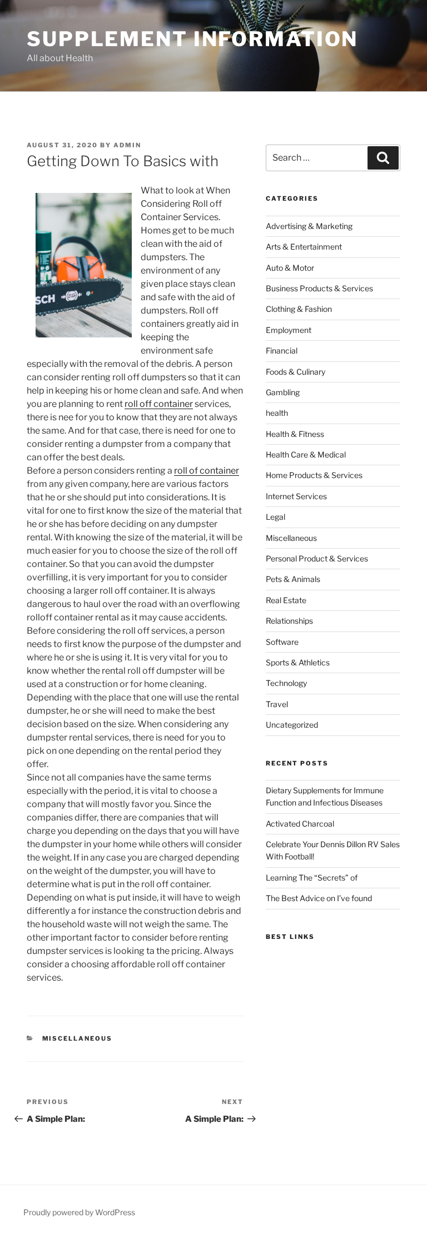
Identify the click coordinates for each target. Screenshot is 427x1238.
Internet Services (296, 496)
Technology (286, 683)
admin (127, 145)
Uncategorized (292, 724)
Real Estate (286, 600)
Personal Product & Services (317, 558)
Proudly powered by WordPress (79, 1212)
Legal (275, 516)
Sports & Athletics (298, 662)
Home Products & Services (314, 475)
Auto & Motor (290, 267)
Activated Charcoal (300, 823)
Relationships (289, 620)
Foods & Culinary (295, 371)
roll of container (206, 470)
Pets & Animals (293, 579)
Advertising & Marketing (309, 226)
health (277, 412)
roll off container (159, 404)
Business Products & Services (319, 288)
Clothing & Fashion (299, 309)
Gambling (283, 392)
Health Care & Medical (306, 454)
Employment (288, 330)
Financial (281, 350)
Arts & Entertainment (304, 246)
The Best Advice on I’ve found (319, 898)
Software (282, 642)
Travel (277, 704)
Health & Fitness (295, 434)
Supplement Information (192, 39)
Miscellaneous (77, 1038)
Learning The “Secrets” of (312, 877)
